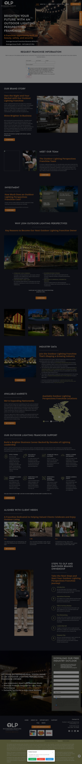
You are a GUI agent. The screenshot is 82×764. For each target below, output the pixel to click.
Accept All (32, 759)
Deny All (41, 759)
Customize (49, 759)
